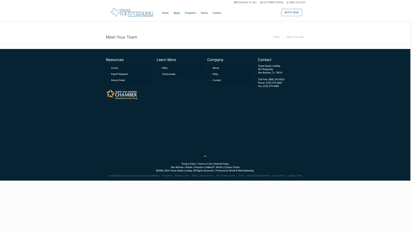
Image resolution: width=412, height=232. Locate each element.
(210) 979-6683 (274, 82)
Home (276, 37)
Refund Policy (221, 163)
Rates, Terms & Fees (203, 175)
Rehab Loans (182, 175)
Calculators (279, 175)
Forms (114, 68)
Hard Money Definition (258, 175)
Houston (199, 167)
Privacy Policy (189, 163)
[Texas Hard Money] (132, 12)
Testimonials (168, 74)
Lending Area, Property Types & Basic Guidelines (133, 175)
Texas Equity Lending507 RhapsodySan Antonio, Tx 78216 (270, 69)
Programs (167, 175)
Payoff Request (119, 74)
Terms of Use (205, 163)
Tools (241, 175)
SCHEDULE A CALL (247, 2)
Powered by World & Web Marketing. (235, 170)
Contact (217, 80)
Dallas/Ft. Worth (214, 167)
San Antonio (177, 167)
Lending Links (295, 175)
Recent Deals (118, 80)
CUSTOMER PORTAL (273, 2)
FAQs (165, 68)
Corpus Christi (231, 167)
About (216, 68)
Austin (189, 167)
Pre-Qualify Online (226, 175)
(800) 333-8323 (297, 2)
